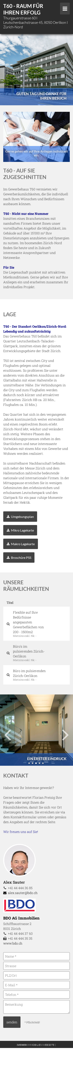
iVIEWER (36, 1044)
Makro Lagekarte (22, 544)
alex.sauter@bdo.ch (22, 893)
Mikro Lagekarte (22, 530)
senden (11, 1022)
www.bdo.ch (12, 943)
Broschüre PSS (20, 557)
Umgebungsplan (22, 516)
